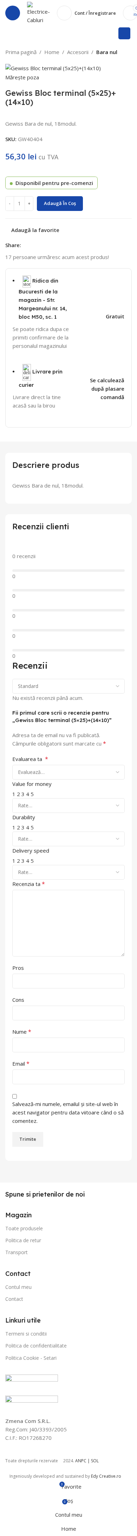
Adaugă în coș (60, 203)
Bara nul (106, 51)
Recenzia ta (28, 884)
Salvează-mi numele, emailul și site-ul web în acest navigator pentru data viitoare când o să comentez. (68, 1112)
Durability (23, 817)
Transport (16, 1252)
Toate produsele (24, 1228)
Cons (18, 999)
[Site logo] (38, 12)
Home (51, 51)
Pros (18, 967)
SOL (95, 1461)
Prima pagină (21, 51)
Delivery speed (30, 850)
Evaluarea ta (30, 759)
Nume (21, 1031)
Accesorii (78, 51)
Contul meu (18, 1287)
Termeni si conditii (26, 1333)
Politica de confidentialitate (36, 1345)
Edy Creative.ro (106, 1476)
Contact (14, 1299)
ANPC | (83, 1461)
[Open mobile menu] (13, 13)
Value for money (32, 783)
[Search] (124, 33)
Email (21, 1063)
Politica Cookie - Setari (31, 1358)
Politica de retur (23, 1240)
